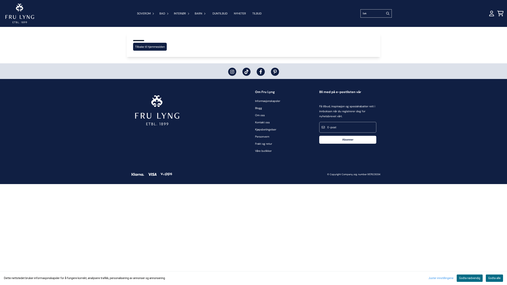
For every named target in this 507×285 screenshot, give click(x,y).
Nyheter (240, 13)
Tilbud (257, 13)
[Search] (388, 13)
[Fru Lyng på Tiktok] (246, 72)
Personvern (262, 136)
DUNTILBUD (220, 13)
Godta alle (494, 278)
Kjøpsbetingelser (265, 129)
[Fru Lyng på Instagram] (232, 72)
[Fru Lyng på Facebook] (261, 72)
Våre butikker (263, 151)
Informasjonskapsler (267, 101)
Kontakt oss (262, 122)
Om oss (260, 115)
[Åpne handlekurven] (500, 13)
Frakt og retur (263, 143)
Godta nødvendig (469, 278)
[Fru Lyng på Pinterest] (275, 72)
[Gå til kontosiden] (492, 13)
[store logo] (20, 13)
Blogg (258, 108)
